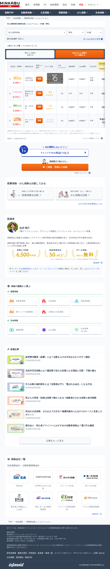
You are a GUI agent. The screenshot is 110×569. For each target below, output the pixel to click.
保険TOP (9, 12)
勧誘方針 (28, 557)
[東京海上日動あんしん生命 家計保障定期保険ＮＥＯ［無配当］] (17, 92)
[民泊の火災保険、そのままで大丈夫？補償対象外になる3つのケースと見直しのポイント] (15, 414)
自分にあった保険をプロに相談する (79, 54)
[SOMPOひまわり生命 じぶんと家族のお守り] (17, 77)
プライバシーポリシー (82, 553)
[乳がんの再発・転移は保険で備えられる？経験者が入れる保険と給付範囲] (15, 400)
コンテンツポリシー (62, 553)
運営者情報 (11, 553)
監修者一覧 (98, 262)
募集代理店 (22, 553)
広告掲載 (10, 557)
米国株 (36, 4)
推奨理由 (19, 557)
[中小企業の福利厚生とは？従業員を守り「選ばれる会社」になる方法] (15, 387)
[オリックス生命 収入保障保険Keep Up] (17, 119)
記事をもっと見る (55, 440)
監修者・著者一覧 (45, 553)
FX (45, 4)
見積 (39, 79)
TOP (8, 18)
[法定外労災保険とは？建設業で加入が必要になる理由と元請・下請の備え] (15, 373)
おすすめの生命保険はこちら (90, 204)
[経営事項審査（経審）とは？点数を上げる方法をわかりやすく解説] (15, 359)
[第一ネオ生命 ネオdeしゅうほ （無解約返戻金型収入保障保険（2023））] (17, 105)
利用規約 (32, 553)
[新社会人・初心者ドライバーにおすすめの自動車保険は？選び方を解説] (15, 428)
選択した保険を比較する (30, 54)
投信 (65, 4)
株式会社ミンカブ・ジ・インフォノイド (40, 268)
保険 (81, 4)
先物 (73, 4)
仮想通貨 (54, 4)
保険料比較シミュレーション (36, 18)
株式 (27, 4)
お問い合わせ (99, 553)
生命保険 (17, 18)
